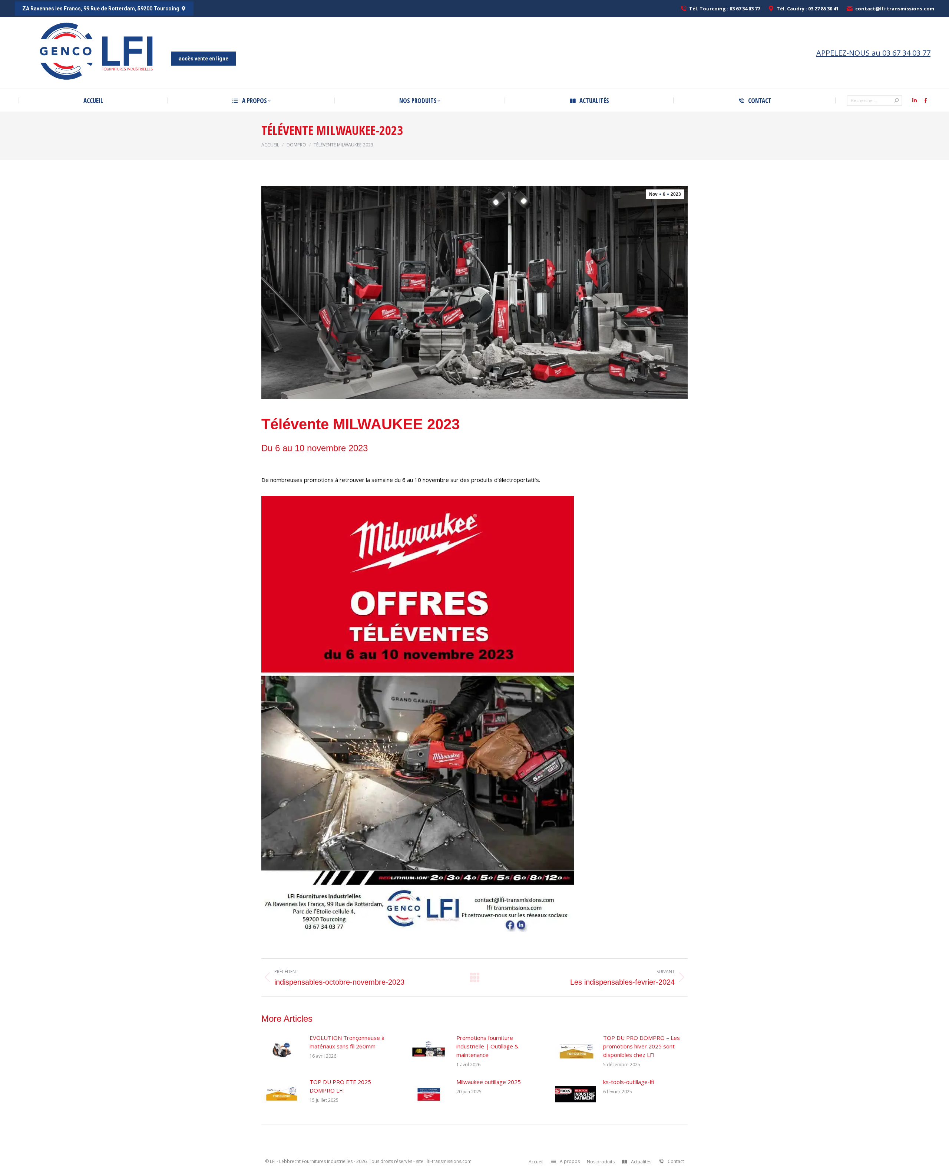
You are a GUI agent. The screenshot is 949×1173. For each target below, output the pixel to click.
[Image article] (281, 1050)
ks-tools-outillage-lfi (628, 1082)
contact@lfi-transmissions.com (894, 8)
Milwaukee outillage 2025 (488, 1082)
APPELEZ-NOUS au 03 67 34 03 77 (873, 53)
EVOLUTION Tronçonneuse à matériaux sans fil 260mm (347, 1042)
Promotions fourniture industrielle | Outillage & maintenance (487, 1046)
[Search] (897, 100)
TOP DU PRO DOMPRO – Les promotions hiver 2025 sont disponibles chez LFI (641, 1046)
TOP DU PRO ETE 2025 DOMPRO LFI (340, 1086)
